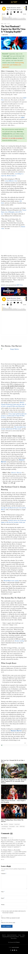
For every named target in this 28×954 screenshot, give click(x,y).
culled (22, 117)
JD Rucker (17, 942)
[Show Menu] (1, 2)
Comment (3, 873)
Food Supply (12, 826)
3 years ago (11, 837)
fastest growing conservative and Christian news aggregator (13, 65)
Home (2, 23)
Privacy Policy (14, 938)
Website (2, 904)
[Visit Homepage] (14, 2)
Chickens (11, 824)
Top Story (4, 828)
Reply (3, 859)
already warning (19, 641)
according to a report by (12, 175)
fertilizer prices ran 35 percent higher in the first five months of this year (13, 521)
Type (5, 23)
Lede (17, 826)
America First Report (15, 947)
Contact (19, 935)
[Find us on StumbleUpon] (16, 950)
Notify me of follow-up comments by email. (10, 918)
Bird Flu (6, 824)
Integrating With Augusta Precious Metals (11, 936)
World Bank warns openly (11, 581)
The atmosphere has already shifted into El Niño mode (13, 428)
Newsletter (22, 936)
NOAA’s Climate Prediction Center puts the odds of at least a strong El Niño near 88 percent (13, 404)
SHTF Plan (19, 285)
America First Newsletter (12, 935)
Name (3, 891)
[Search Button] (26, 2)
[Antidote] (14, 291)
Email (3, 898)
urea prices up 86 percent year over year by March (13, 508)
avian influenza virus (11, 181)
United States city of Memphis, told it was (13, 212)
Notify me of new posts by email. (8, 922)
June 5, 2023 (12, 34)
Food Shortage (5, 826)
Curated (8, 23)
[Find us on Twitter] (10, 950)
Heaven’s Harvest (16, 472)
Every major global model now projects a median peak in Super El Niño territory (14, 415)
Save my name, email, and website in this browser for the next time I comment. (14, 911)
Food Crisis (17, 824)
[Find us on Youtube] (12, 950)
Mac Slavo (5, 34)
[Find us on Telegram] (14, 950)
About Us (4, 935)
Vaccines (9, 828)
